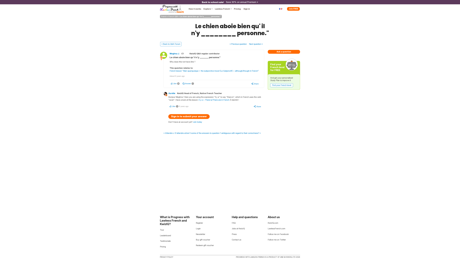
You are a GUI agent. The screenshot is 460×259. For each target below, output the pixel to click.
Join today (197, 122)
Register (199, 223)
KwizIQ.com (273, 223)
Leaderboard (165, 235)
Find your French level (281, 85)
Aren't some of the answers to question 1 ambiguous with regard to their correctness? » (223, 133)
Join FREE (293, 9)
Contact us (236, 239)
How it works (195, 9)
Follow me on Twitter (277, 239)
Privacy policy (166, 257)
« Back (170, 44)
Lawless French (222, 9)
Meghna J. (175, 53)
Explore (207, 9)
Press (234, 234)
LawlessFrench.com (276, 228)
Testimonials (165, 241)
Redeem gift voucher (205, 245)
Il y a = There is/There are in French (214, 100)
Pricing (237, 9)
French (164, 16)
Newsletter (200, 234)
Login (198, 228)
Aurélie (171, 93)
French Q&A (173, 16)
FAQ (234, 223)
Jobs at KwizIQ (238, 228)
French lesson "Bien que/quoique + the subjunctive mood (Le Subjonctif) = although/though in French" (214, 71)
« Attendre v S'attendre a (174, 133)
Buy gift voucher (203, 239)
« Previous (238, 44)
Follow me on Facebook (278, 234)
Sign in (247, 9)
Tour (162, 230)
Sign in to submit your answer (189, 116)
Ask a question (284, 51)
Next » (256, 44)
